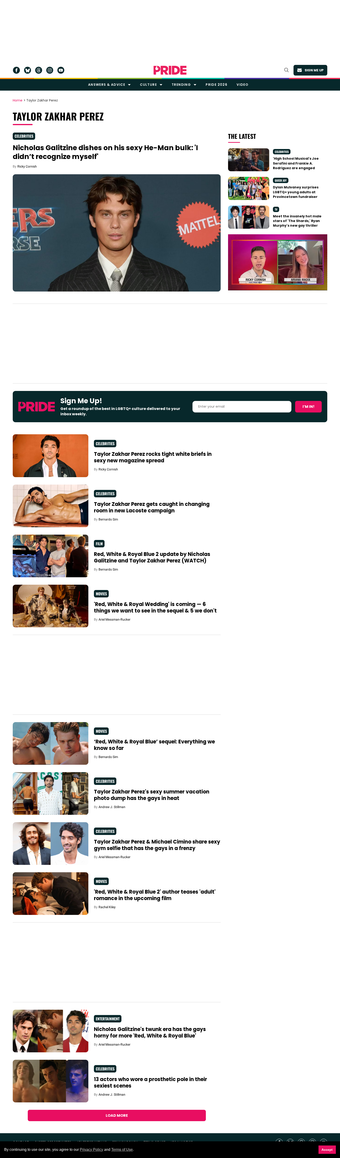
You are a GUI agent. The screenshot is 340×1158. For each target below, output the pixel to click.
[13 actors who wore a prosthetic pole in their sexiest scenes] (50, 1080)
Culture (148, 84)
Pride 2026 (216, 84)
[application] (277, 262)
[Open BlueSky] (27, 70)
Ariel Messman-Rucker (114, 619)
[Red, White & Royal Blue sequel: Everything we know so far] (50, 743)
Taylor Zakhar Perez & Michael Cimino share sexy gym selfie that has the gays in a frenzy (157, 845)
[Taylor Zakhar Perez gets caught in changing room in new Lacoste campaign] (50, 505)
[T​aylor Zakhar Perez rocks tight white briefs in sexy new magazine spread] (50, 455)
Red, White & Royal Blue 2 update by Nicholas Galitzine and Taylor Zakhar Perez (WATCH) (152, 557)
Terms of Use (122, 1150)
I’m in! (309, 406)
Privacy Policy (91, 1150)
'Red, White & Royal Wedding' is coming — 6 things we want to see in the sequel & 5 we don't (155, 607)
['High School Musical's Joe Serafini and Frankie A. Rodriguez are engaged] (248, 159)
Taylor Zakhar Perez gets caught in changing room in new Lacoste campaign (152, 507)
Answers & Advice (106, 84)
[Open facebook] (16, 70)
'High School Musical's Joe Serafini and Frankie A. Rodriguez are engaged (296, 163)
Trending (181, 84)
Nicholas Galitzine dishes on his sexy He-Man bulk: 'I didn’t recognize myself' (105, 152)
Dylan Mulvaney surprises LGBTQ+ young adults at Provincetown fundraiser (295, 192)
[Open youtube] (61, 70)
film (99, 543)
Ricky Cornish (27, 166)
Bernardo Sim (108, 519)
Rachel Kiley (107, 907)
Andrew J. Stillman (112, 807)
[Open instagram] (49, 70)
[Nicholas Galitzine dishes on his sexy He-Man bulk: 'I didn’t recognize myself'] (117, 232)
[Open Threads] (38, 70)
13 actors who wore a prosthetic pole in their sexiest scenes (150, 1082)
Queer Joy (281, 180)
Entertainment (108, 1019)
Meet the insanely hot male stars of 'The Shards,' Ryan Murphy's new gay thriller (297, 221)
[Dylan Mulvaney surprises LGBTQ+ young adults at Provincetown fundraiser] (248, 188)
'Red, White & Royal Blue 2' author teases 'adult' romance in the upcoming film (155, 895)
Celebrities (24, 136)
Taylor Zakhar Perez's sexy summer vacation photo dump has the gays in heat (151, 795)
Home (17, 100)
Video (242, 84)
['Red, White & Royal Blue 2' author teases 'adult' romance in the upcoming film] (50, 893)
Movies (101, 593)
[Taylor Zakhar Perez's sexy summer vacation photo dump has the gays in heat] (50, 793)
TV (276, 209)
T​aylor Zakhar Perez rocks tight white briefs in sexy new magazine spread (153, 457)
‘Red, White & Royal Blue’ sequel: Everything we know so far (154, 745)
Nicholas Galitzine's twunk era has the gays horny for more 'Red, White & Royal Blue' (150, 1032)
